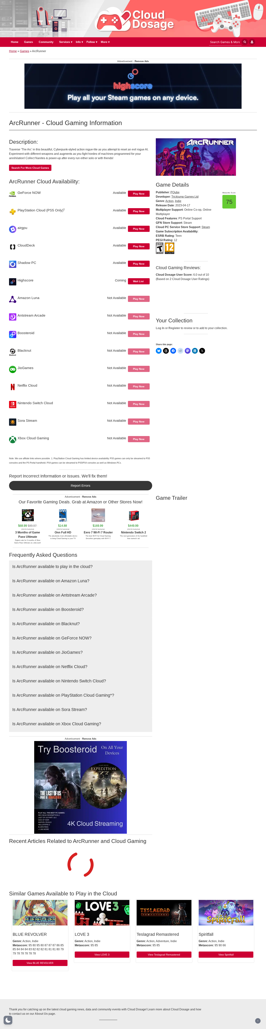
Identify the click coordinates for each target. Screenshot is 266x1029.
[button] (8, 1020)
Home (14, 41)
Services (64, 41)
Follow (90, 41)
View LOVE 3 (101, 954)
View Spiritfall (226, 954)
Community (46, 41)
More (104, 41)
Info (78, 41)
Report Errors (80, 485)
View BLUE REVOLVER (40, 962)
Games (28, 41)
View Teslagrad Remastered (164, 954)
